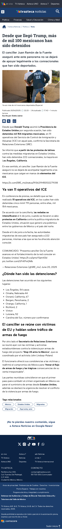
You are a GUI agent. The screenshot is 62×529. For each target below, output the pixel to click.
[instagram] (24, 445)
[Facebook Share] (4, 121)
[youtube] (34, 445)
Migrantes (41, 404)
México (8, 404)
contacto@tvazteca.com (40, 472)
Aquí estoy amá (26, 409)
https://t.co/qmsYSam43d (33, 257)
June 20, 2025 (49, 267)
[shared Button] (14, 121)
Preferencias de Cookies (28, 485)
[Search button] (58, 12)
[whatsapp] (43, 444)
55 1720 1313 (36, 475)
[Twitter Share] (8, 121)
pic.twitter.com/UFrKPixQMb (17, 261)
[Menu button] (4, 12)
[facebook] (38, 445)
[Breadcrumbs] (5, 27)
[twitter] (19, 445)
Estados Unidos (24, 404)
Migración (9, 409)
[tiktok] (29, 445)
